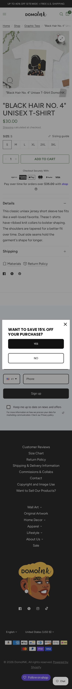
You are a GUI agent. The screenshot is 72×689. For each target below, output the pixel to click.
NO (36, 358)
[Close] (65, 324)
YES (36, 344)
